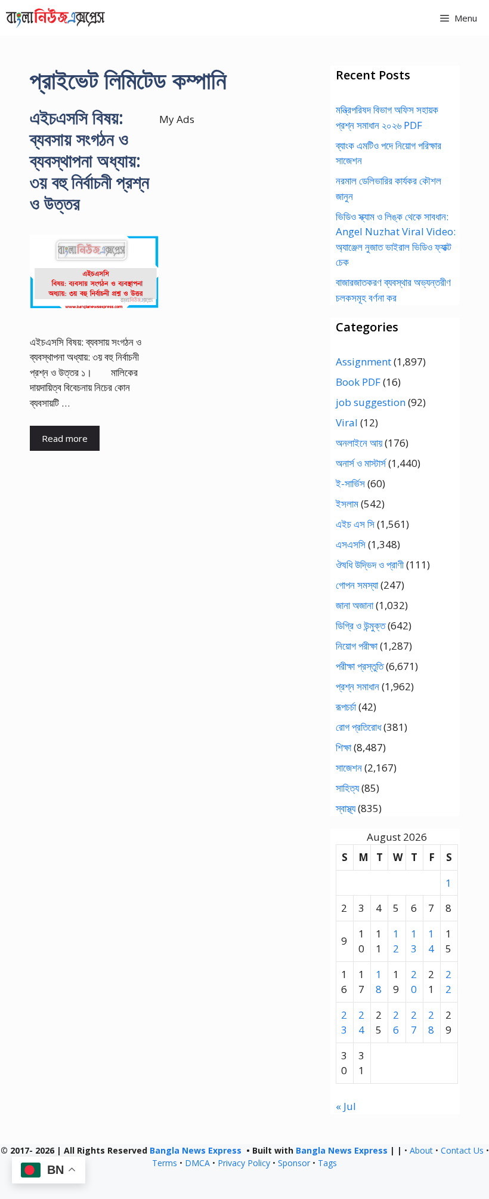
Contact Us (462, 1150)
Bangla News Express (196, 1150)
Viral (347, 422)
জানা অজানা (354, 605)
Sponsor (294, 1163)
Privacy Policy (244, 1163)
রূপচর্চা (346, 707)
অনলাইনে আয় (359, 443)
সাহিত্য (347, 788)
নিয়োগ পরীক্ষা (356, 646)
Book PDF (358, 382)
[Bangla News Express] (55, 18)
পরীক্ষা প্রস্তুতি (359, 666)
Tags (327, 1163)
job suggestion (371, 402)
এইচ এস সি (355, 524)
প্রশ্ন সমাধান (357, 686)
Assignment (363, 361)
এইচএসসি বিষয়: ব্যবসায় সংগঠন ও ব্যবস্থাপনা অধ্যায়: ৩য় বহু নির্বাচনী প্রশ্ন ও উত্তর (89, 160)
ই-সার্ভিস (350, 483)
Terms (164, 1163)
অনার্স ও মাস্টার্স (361, 463)
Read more (65, 438)
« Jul (346, 1106)
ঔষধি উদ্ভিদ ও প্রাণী (370, 564)
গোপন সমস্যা (357, 585)
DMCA (197, 1163)
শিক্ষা (343, 747)
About (421, 1150)
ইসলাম (347, 504)
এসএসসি (351, 544)
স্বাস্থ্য (345, 808)
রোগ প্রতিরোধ (358, 727)
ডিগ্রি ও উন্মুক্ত (360, 625)
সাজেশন (349, 767)
